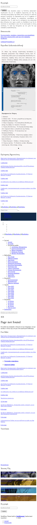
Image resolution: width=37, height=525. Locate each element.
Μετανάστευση (12, 281)
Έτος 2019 (11, 293)
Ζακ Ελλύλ (11, 260)
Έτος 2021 (11, 296)
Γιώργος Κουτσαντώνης (18, 248)
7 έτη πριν (3, 492)
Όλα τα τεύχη (12, 308)
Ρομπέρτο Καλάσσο (13, 273)
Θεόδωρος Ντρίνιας (17, 252)
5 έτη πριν (3, 417)
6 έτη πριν (3, 409)
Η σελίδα (10, 243)
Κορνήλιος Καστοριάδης (15, 265)
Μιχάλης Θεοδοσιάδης (18, 253)
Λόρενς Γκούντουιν (13, 268)
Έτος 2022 (11, 298)
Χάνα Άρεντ (11, 276)
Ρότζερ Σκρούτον (13, 262)
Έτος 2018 (11, 291)
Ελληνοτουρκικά (13, 280)
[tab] (20, 361)
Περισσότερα (4, 465)
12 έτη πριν (4, 401)
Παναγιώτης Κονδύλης (14, 263)
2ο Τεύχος (11, 303)
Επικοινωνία (7, 216)
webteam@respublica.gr (7, 42)
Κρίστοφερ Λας (12, 266)
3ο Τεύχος (11, 304)
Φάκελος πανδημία (13, 283)
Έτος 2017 (11, 289)
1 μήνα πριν (4, 163)
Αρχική (6, 213)
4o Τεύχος (11, 306)
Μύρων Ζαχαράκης (17, 250)
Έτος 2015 (11, 286)
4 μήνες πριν (4, 185)
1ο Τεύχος (11, 301)
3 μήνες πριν (4, 170)
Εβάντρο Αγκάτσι (13, 258)
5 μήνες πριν (4, 193)
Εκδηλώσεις (7, 309)
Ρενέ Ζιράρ (11, 257)
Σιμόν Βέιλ (11, 275)
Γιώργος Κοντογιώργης (14, 270)
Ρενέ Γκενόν (11, 271)
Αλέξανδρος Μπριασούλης (19, 247)
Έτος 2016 (11, 288)
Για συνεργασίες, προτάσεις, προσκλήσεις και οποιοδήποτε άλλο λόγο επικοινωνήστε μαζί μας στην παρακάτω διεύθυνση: (17, 36)
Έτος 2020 (11, 294)
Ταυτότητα (7, 215)
